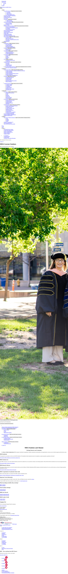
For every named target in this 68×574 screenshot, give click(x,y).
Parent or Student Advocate (8, 132)
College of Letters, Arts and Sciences (12, 75)
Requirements (8, 49)
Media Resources (6, 41)
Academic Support (9, 87)
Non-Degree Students (9, 51)
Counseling (4, 543)
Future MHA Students (5, 434)
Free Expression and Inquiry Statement (8, 572)
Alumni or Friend (6, 133)
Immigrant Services (9, 109)
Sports (7, 118)
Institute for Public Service (8, 115)
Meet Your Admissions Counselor (11, 67)
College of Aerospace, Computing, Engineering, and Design (15, 70)
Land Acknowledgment (5, 571)
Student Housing (8, 111)
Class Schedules (8, 89)
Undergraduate (6, 43)
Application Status (7, 136)
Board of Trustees (7, 24)
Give (3, 125)
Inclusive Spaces (8, 98)
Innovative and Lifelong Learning (11, 80)
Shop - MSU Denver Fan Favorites (9, 35)
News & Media (6, 36)
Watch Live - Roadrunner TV (8, 122)
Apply (3, 126)
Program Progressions (7, 443)
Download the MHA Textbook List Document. (7, 463)
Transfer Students (8, 45)
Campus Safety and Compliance (7, 527)
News (5, 430)
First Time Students (9, 44)
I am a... (3, 128)
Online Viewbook (9, 65)
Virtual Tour (8, 61)
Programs (5, 76)
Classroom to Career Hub (10, 112)
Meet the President (9, 23)
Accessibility (8, 28)
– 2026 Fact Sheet (9, 13)
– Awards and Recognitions (10, 14)
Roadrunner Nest (8, 37)
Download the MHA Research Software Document (8, 469)
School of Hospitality (9, 74)
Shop (3, 549)
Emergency (4, 541)
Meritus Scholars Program (10, 52)
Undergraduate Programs (10, 77)
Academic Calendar (9, 84)
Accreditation (8, 86)
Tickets (7, 121)
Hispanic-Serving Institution (10, 26)
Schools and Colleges (7, 69)
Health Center (6, 33)
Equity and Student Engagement (9, 113)
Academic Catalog (9, 85)
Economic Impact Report (8, 17)
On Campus (6, 91)
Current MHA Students (6, 437)
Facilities (7, 119)
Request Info (4, 1)
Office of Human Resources (8, 32)
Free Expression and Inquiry (10, 29)
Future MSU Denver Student (8, 129)
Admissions (4, 42)
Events (7, 93)
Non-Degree (6, 50)
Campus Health (6, 137)
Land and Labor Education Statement (12, 27)
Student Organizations (9, 102)
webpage (32, 479)
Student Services (6, 104)
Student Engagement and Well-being (11, 105)
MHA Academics (5, 441)
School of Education (9, 72)
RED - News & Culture (9, 38)
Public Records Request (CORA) (7, 529)
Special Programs (8, 79)
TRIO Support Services (9, 110)
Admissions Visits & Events (10, 60)
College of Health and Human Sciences (12, 73)
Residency (7, 57)
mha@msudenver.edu (23, 480)
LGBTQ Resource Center (10, 108)
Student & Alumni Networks (8, 439)
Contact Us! (4, 445)
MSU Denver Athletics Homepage (9, 117)
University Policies (7, 31)
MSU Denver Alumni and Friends (7, 548)
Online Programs (8, 78)
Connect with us (2, 499)
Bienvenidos (4, 2)
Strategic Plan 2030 (7, 16)
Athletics (3, 116)
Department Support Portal (15, 515)
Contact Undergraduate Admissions (9, 66)
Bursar (7, 58)
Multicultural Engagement (10, 92)
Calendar (7, 120)
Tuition (7, 56)
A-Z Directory (6, 135)
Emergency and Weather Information (10, 15)
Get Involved (6, 99)
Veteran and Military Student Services (10, 114)
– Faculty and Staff (9, 20)
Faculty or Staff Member (8, 131)
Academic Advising (7, 438)
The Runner (8, 40)
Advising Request (3, 490)
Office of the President (7, 22)
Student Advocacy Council (10, 100)
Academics (4, 68)
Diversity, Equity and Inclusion (9, 25)
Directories (6, 19)
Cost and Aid (6, 54)
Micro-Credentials (9, 81)
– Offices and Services (9, 21)
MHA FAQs (6, 436)
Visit (5, 59)
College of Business (9, 71)
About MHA (4, 428)
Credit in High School (9, 53)
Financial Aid (8, 55)
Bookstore (7, 95)
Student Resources (9, 64)
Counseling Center (9, 107)
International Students (9, 46)
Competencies (6, 442)
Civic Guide (6, 18)
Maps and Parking (9, 97)
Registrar (3, 533)
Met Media (7, 103)
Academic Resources (7, 83)
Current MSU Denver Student (8, 130)
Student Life (4, 90)
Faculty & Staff (6, 429)
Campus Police (4, 536)
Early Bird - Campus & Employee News (12, 39)
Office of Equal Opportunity (8, 30)
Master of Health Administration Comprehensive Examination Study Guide (12, 475)
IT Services (4, 540)
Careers (3, 547)
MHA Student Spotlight (7, 432)
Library (7, 94)
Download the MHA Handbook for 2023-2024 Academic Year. (10, 457)
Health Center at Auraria (10, 106)
